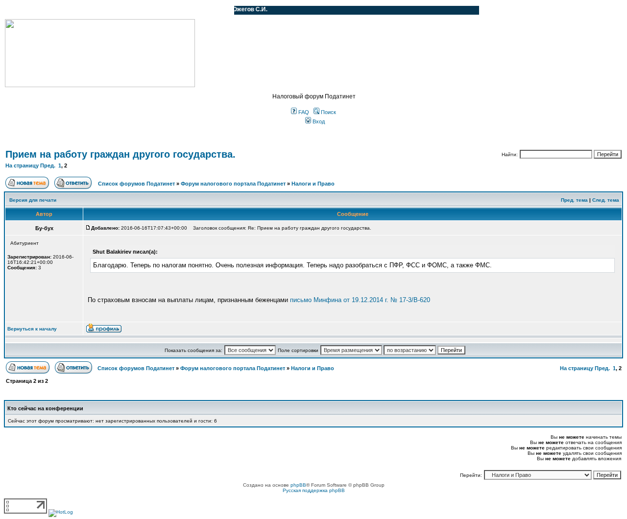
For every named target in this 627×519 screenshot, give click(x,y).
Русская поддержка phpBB (314, 490)
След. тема (605, 200)
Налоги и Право (313, 184)
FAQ (303, 112)
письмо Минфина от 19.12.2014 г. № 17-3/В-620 (360, 300)
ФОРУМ (27, 10)
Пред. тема (574, 200)
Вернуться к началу (32, 328)
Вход (318, 121)
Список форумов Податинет (136, 184)
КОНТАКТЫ (186, 10)
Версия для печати (32, 200)
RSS (219, 10)
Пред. (47, 165)
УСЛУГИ (105, 10)
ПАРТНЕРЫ (143, 10)
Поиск (327, 112)
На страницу (22, 165)
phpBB (298, 485)
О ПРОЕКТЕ (66, 10)
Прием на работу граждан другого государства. (120, 154)
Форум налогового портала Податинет (233, 184)
